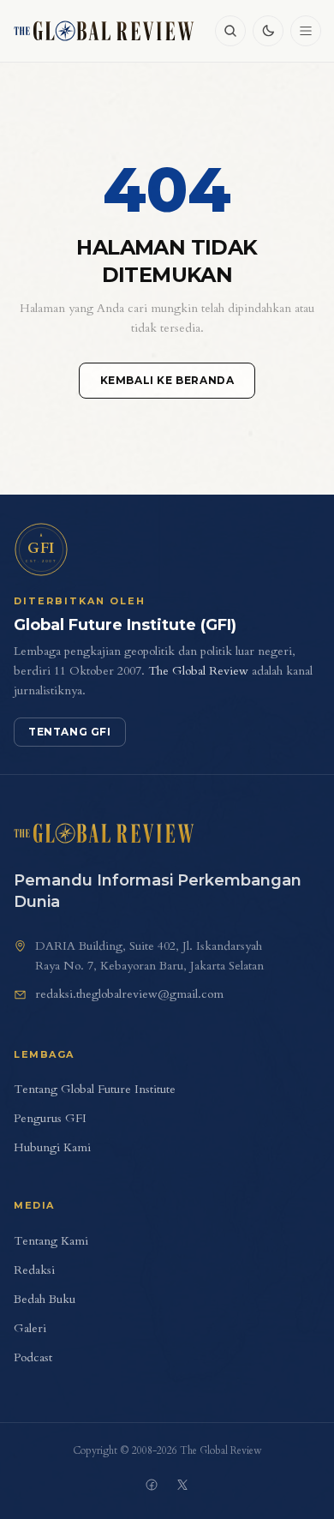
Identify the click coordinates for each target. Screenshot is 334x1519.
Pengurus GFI (50, 1118)
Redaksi (34, 1270)
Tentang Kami (51, 1241)
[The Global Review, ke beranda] (104, 31)
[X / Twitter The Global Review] (182, 1484)
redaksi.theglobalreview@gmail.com (129, 994)
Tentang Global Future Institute (95, 1089)
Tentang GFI (69, 731)
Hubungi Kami (52, 1147)
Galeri (30, 1328)
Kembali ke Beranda (167, 380)
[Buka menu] (305, 30)
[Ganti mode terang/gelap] (268, 30)
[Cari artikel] (230, 30)
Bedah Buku (44, 1299)
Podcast (33, 1357)
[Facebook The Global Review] (151, 1484)
